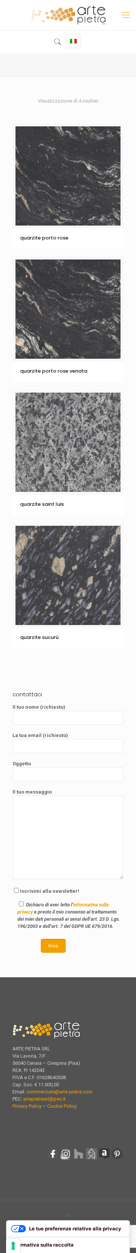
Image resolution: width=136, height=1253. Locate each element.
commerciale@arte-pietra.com (59, 1092)
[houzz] (78, 1158)
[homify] (91, 1158)
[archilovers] (104, 1158)
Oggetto (21, 763)
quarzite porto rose (44, 237)
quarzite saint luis (42, 504)
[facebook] (52, 1158)
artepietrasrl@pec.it (44, 1099)
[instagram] (65, 1158)
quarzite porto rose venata (53, 371)
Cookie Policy (62, 1106)
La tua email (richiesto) (40, 735)
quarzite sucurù (39, 637)
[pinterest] (117, 1158)
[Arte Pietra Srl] (68, 15)
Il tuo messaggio (32, 792)
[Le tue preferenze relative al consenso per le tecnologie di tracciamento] (13, 1246)
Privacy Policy (27, 1106)
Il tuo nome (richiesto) (38, 707)
